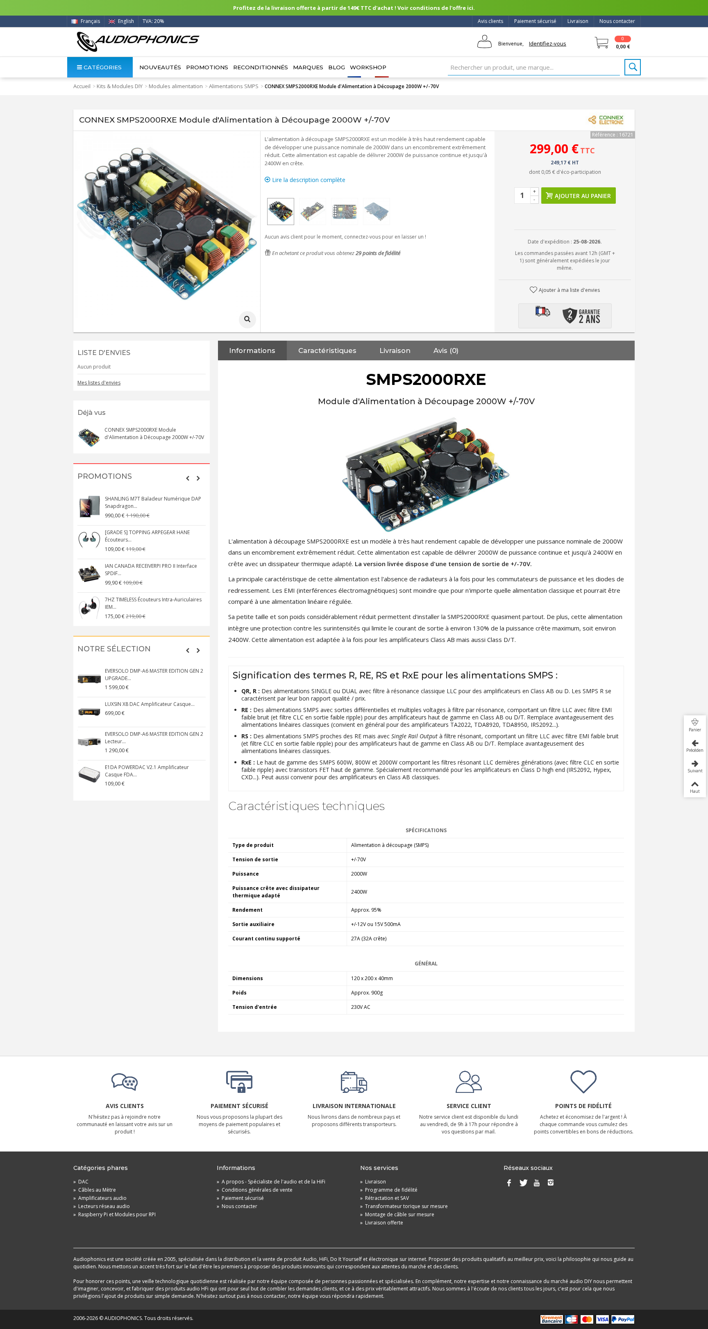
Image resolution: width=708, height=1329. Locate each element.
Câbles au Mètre (94, 1189)
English (125, 21)
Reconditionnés (260, 67)
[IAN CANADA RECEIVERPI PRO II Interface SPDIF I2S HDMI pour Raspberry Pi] (89, 573)
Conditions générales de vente (255, 1189)
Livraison (577, 21)
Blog (336, 67)
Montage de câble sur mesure (397, 1214)
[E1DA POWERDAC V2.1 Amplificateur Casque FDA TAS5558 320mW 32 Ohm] (89, 775)
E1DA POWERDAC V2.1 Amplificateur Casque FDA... (147, 771)
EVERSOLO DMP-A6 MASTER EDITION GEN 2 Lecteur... (154, 737)
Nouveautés (160, 67)
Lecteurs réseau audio (101, 1206)
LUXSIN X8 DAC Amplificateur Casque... (150, 704)
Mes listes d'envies (98, 382)
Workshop (368, 67)
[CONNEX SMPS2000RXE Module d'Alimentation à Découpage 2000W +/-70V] (280, 211)
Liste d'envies (103, 353)
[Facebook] (509, 1183)
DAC (80, 1181)
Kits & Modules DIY (120, 86)
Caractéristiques (327, 350)
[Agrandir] (247, 319)
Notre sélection (114, 649)
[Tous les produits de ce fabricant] (605, 120)
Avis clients (490, 21)
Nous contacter (617, 21)
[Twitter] (522, 1183)
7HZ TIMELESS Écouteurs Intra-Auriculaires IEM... (153, 603)
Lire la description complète (307, 180)
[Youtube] (536, 1183)
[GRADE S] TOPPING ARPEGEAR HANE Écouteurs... (147, 536)
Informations (252, 350)
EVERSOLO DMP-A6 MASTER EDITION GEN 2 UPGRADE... (154, 674)
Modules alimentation (176, 86)
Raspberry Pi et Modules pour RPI (114, 1214)
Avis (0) (445, 350)
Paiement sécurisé (535, 21)
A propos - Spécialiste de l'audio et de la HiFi (271, 1181)
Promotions (207, 67)
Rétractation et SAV (384, 1198)
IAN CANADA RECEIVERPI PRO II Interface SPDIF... (151, 569)
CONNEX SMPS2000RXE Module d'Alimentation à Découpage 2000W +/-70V (154, 433)
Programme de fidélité (389, 1189)
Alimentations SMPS (234, 86)
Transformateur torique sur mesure (404, 1206)
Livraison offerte (381, 1222)
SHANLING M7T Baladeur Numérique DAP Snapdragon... (153, 502)
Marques (308, 67)
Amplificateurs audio (100, 1198)
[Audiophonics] (138, 41)
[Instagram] (550, 1183)
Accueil (82, 86)
